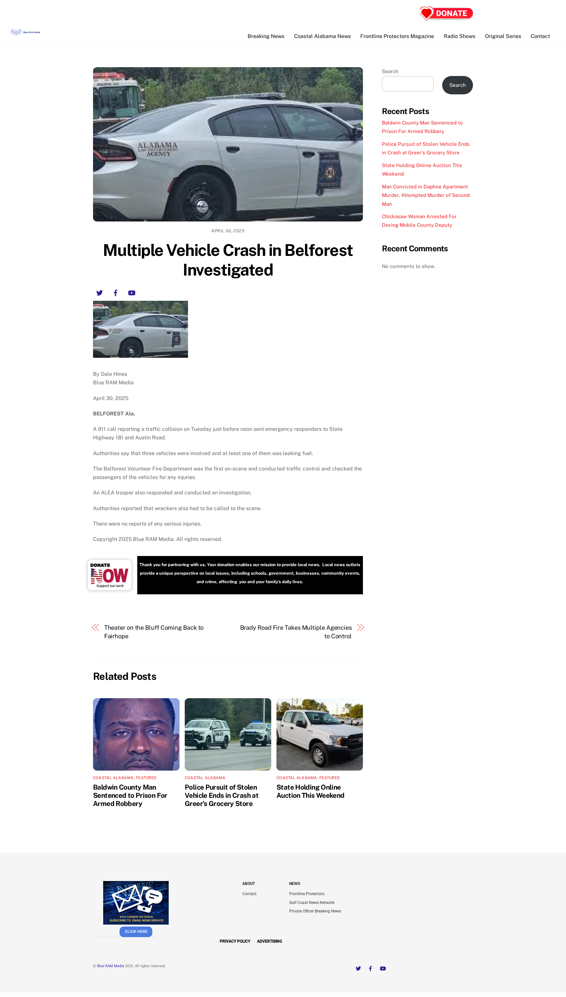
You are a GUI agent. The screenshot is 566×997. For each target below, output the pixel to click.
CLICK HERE (136, 931)
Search (390, 71)
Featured (146, 778)
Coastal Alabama (113, 778)
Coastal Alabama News (322, 36)
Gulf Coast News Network (311, 902)
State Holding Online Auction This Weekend (310, 791)
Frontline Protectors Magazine (397, 36)
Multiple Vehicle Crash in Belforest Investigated (228, 259)
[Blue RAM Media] (25, 33)
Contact (540, 36)
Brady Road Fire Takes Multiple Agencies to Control (296, 632)
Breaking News (266, 36)
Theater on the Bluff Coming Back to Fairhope (154, 632)
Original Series (503, 36)
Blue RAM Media (110, 966)
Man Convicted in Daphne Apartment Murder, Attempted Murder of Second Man (426, 195)
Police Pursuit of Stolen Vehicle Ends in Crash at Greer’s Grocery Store (221, 795)
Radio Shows (459, 36)
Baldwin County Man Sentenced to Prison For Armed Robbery (130, 795)
